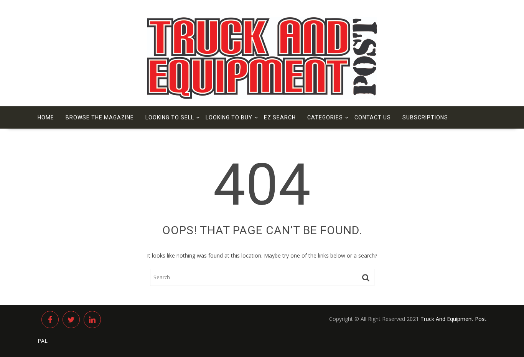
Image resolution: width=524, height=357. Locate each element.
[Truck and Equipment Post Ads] (262, 96)
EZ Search (280, 117)
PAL (43, 340)
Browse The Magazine (100, 117)
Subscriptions (425, 117)
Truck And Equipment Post (453, 318)
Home (46, 117)
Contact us (372, 117)
